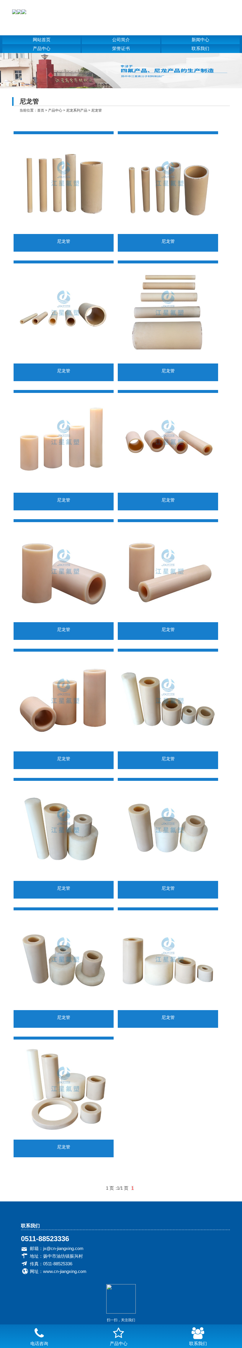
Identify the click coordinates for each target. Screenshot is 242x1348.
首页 (40, 110)
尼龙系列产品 (76, 110)
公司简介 (121, 39)
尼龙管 (96, 110)
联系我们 (200, 48)
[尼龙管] (64, 232)
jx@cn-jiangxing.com (63, 1248)
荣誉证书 (121, 48)
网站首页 (41, 39)
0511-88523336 (45, 1239)
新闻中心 (200, 39)
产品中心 (41, 48)
